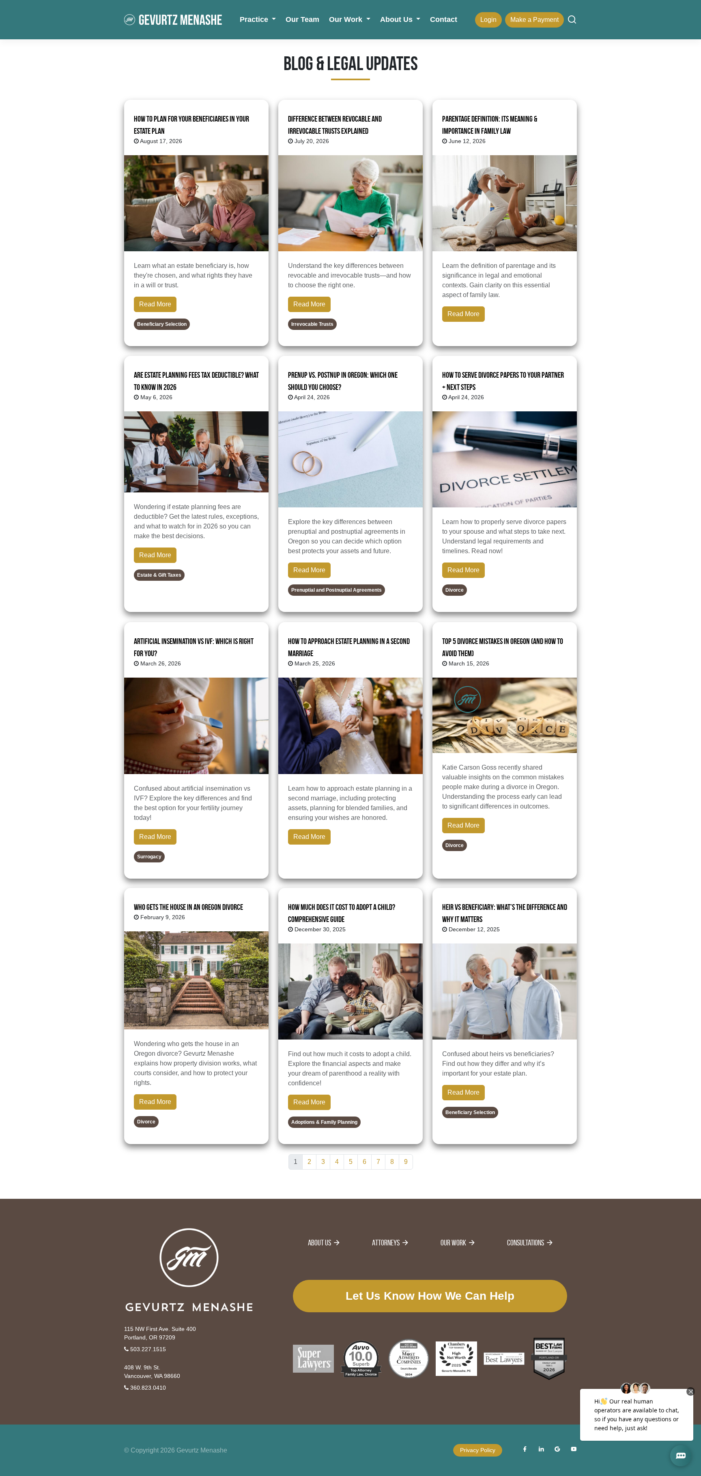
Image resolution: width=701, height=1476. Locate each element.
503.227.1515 (147, 1349)
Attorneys (386, 1242)
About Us (319, 1242)
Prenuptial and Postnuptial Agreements (336, 590)
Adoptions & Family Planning (324, 1122)
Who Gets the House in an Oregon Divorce (188, 907)
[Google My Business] (557, 1450)
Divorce (454, 590)
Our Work (453, 1242)
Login (488, 19)
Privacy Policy (477, 1450)
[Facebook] (525, 1450)
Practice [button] (255, 19)
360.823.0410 (147, 1387)
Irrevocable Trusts (312, 324)
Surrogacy (149, 856)
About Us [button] (397, 19)
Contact (443, 19)
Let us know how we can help (430, 1296)
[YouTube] (573, 1450)
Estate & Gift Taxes (159, 575)
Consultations (525, 1242)
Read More (155, 304)
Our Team (302, 19)
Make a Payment (534, 19)
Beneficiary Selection (162, 324)
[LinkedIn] (541, 1450)
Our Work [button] (346, 19)
